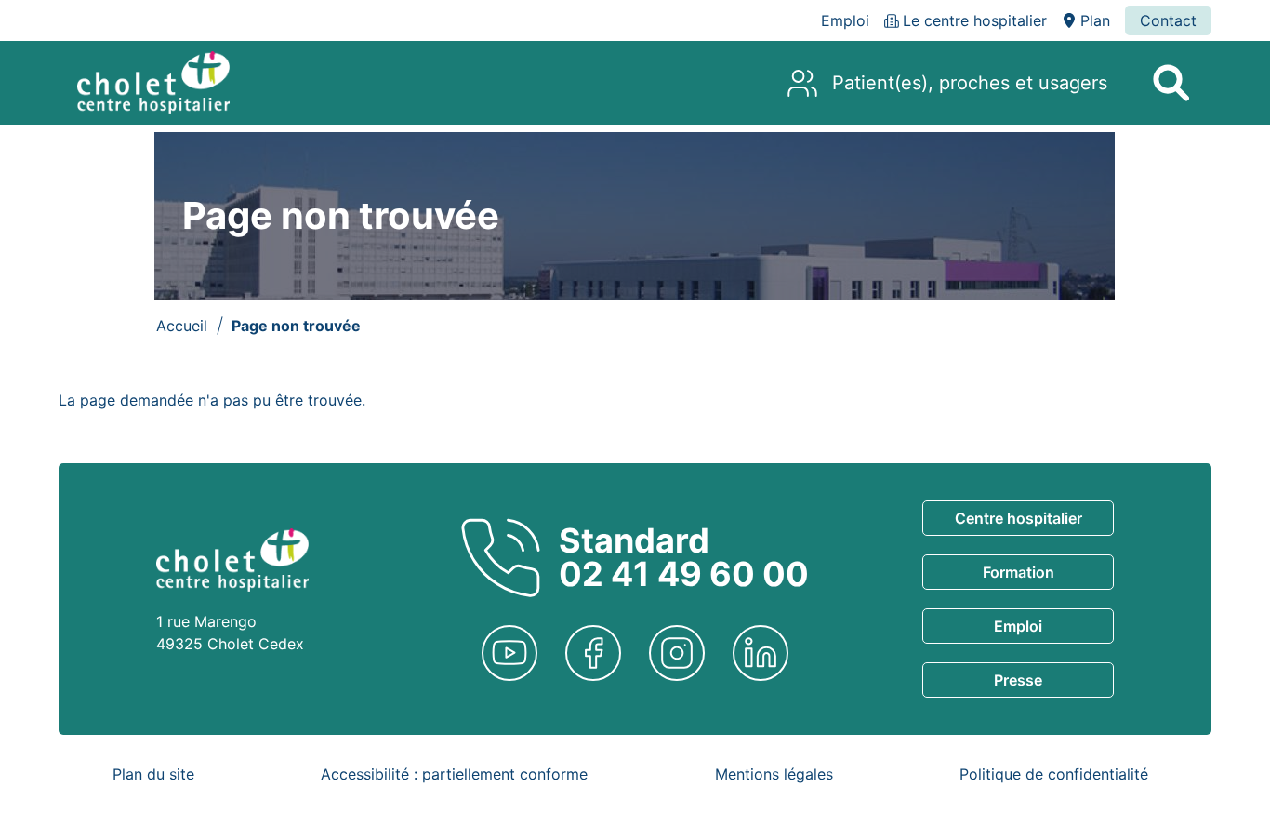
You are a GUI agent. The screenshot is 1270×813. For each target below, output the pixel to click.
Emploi (1018, 626)
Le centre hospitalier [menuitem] (975, 20)
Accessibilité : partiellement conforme (454, 774)
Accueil (181, 325)
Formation (1018, 572)
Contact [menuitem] (1168, 20)
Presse (1018, 680)
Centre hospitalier (1018, 518)
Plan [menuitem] (1095, 20)
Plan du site (153, 774)
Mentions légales (774, 774)
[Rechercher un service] (1170, 83)
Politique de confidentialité (1053, 774)
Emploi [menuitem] (845, 20)
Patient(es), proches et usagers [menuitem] (969, 83)
